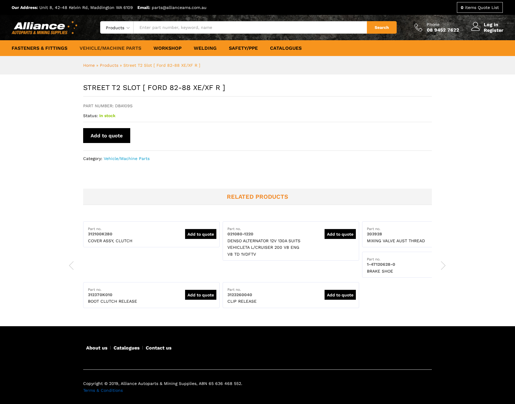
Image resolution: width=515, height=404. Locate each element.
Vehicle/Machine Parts (110, 48)
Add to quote (107, 136)
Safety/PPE (243, 48)
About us (97, 348)
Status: (90, 115)
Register (493, 30)
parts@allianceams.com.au (179, 7)
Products (109, 65)
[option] (151, 234)
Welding (205, 48)
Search (382, 27)
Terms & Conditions (103, 390)
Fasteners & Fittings (39, 48)
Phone (433, 24)
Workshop (167, 48)
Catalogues (286, 48)
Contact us (159, 348)
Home (89, 65)
